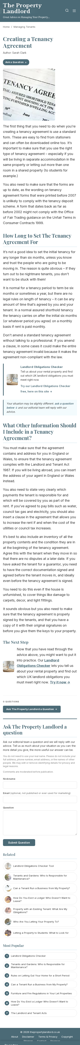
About (14, 1036)
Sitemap (28, 1040)
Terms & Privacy (47, 1036)
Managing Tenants (24, 26)
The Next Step (15, 642)
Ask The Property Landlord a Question (30, 709)
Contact (41, 1040)
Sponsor (55, 1040)
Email (37, 793)
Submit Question (19, 842)
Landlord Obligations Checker (41, 367)
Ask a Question (14, 62)
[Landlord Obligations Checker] (8, 667)
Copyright (67, 1036)
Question (8, 807)
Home (6, 26)
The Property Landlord (22, 8)
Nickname (9, 778)
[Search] (67, 11)
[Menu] (74, 11)
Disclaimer (28, 1036)
